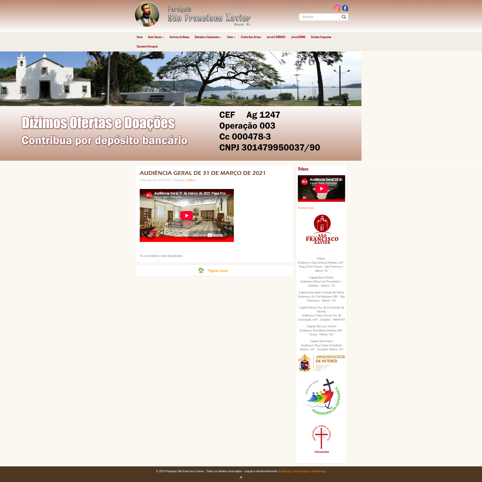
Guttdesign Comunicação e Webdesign (302, 471)
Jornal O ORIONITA (276, 37)
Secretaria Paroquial (147, 46)
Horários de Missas (179, 37)
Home (140, 37)
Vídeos (190, 180)
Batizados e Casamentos (207, 37)
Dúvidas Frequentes (321, 37)
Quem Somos (155, 37)
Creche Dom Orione (251, 37)
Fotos (230, 37)
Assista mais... (307, 207)
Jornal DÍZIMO (298, 37)
